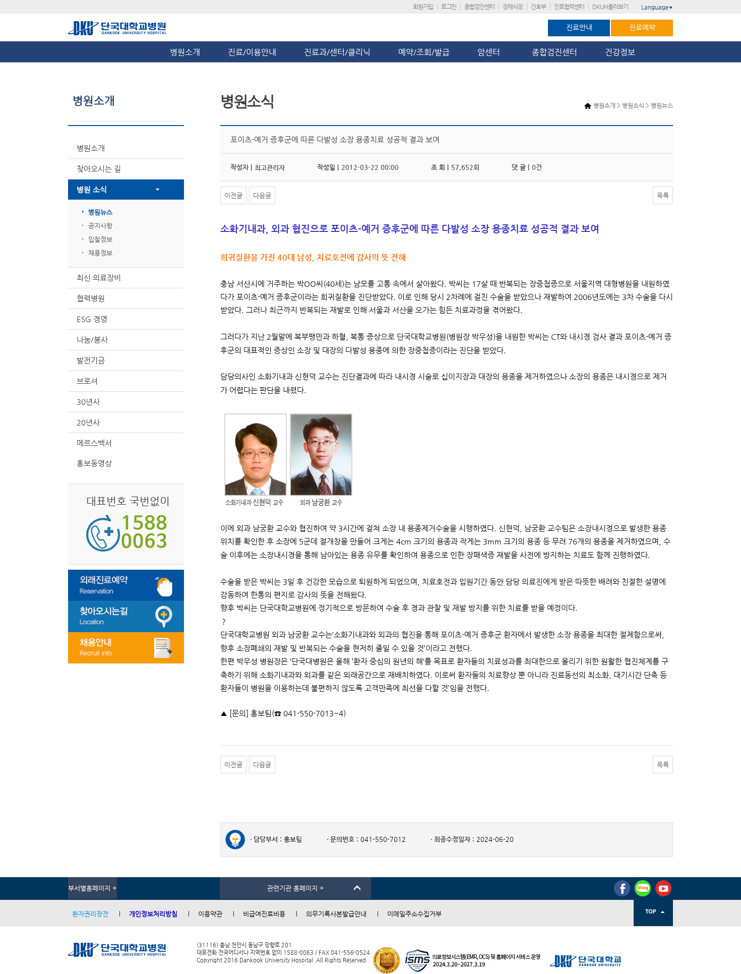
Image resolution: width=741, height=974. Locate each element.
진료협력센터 (569, 6)
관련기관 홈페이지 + (295, 888)
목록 (663, 195)
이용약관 (210, 914)
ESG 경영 (92, 319)
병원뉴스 (100, 212)
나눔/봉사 (92, 339)
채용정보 (100, 253)
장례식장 (513, 6)
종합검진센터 (479, 6)
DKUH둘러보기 (610, 6)
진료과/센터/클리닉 (337, 52)
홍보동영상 (94, 463)
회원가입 (423, 6)
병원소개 (185, 52)
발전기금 (91, 360)
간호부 (538, 6)
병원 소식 (92, 189)
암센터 (490, 52)
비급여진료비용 (264, 914)
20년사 (88, 422)
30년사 (88, 401)
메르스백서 (94, 443)
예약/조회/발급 (424, 52)
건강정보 (620, 52)
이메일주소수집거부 (414, 914)
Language (657, 7)
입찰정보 (100, 239)
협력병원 (91, 298)
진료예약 (642, 27)
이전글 (233, 195)
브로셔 (87, 381)
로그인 (448, 6)
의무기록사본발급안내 (336, 914)
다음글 (262, 195)
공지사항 (100, 225)
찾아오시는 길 (99, 168)
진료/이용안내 (252, 52)
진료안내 (579, 27)
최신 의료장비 (99, 277)
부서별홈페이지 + (92, 888)
